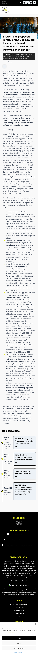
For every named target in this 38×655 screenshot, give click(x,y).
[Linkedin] (24, 2)
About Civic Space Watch (19, 604)
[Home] (4, 54)
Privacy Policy (11, 632)
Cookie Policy (18, 652)
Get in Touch (19, 610)
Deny (19, 643)
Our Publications (19, 607)
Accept (19, 638)
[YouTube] (34, 2)
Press (19, 616)
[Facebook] (30, 2)
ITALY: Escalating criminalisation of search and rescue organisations (24, 457)
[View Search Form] (20, 2)
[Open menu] (34, 9)
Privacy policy (19, 613)
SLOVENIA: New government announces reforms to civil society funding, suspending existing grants (23, 489)
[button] (35, 624)
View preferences (19, 648)
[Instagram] (27, 2)
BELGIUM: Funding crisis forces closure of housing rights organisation (24, 441)
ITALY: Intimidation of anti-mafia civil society (23, 472)
